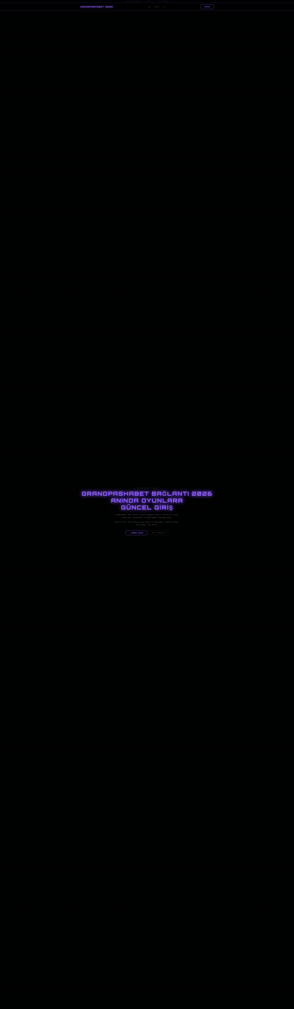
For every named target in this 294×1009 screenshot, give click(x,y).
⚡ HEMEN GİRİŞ (136, 533)
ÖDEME (157, 7)
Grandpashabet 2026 (96, 7)
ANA (149, 7)
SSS (164, 7)
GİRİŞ (207, 7)
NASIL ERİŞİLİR (158, 533)
